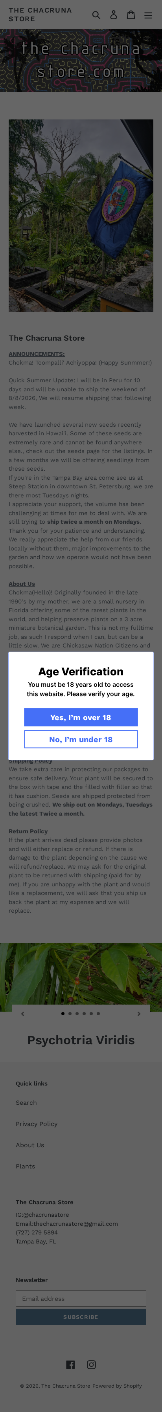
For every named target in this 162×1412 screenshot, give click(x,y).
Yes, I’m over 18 (80, 717)
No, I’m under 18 (81, 739)
